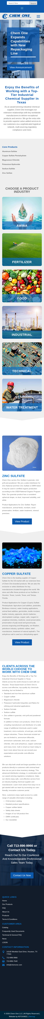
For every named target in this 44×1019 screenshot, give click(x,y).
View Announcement (21, 67)
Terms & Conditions (9, 919)
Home (4, 901)
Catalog (5, 927)
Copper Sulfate (16, 574)
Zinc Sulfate (13, 476)
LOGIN (5, 942)
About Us (5, 912)
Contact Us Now (22, 875)
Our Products (7, 904)
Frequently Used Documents (13, 931)
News (4, 939)
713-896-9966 (23, 845)
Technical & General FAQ (12, 935)
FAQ (4, 908)
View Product (22, 521)
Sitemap (32, 1016)
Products (5, 915)
